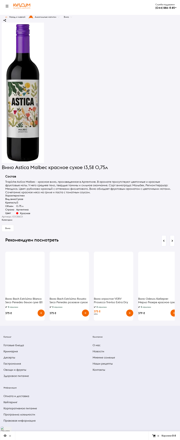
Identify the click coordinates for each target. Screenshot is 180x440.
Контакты (99, 369)
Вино (66, 17)
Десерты (9, 357)
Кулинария (11, 351)
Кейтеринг (10, 402)
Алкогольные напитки (45, 17)
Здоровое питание (16, 376)
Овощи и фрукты (15, 369)
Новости (98, 351)
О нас (96, 345)
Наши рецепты (103, 363)
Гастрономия (12, 363)
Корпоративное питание (20, 408)
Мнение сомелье (104, 357)
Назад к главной (17, 17)
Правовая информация (20, 420)
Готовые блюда (14, 345)
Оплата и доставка (16, 396)
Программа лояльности (19, 414)
